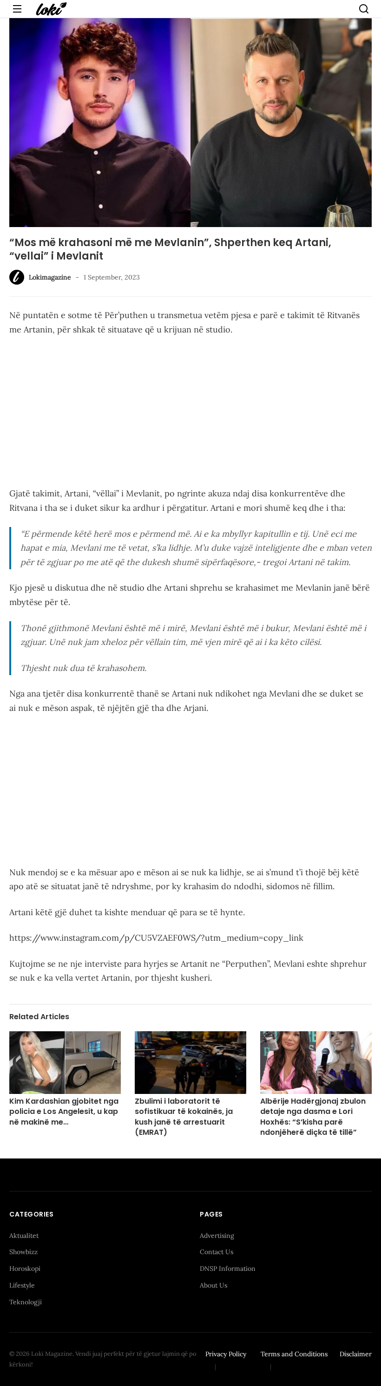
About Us (213, 1285)
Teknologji (25, 1302)
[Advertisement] (190, 413)
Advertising (217, 1235)
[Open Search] (364, 9)
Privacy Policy (225, 1354)
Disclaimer (356, 1354)
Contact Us (216, 1252)
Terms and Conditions (294, 1354)
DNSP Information (228, 1268)
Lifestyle (22, 1285)
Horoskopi (24, 1268)
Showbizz (23, 1252)
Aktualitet (24, 1235)
